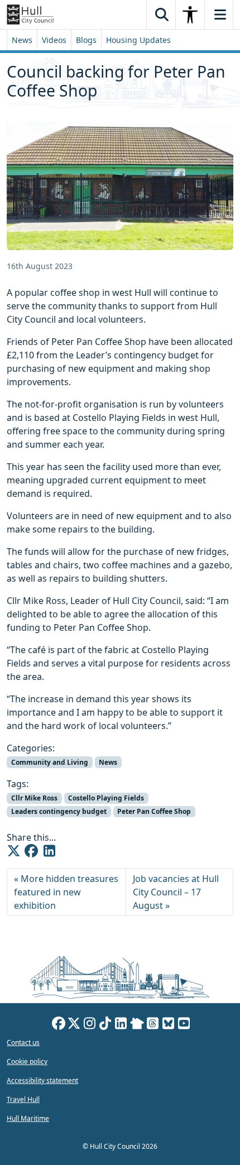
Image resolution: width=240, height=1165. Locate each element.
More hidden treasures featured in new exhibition (66, 892)
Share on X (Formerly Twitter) (13, 850)
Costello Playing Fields (106, 798)
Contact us (23, 1042)
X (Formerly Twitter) (74, 1025)
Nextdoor (137, 1025)
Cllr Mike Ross (34, 798)
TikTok (105, 1025)
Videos (54, 40)
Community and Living (49, 762)
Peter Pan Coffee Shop (154, 811)
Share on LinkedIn (49, 850)
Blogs (86, 40)
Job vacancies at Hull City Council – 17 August (176, 892)
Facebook (58, 1025)
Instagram (90, 1025)
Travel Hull (23, 1099)
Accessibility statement (42, 1080)
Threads (153, 1025)
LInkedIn (121, 1025)
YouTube (184, 1025)
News (22, 40)
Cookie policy (27, 1061)
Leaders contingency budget (59, 811)
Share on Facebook (31, 850)
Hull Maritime (28, 1118)
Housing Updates (138, 40)
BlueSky (168, 1025)
